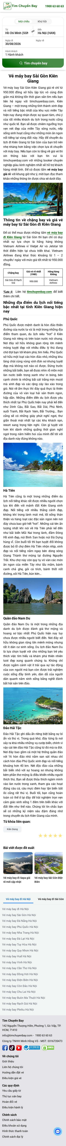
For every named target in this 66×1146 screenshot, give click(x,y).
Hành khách (11, 51)
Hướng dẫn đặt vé (13, 1072)
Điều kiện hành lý (12, 1107)
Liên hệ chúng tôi (12, 1067)
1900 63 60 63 (54, 6)
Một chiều (24, 21)
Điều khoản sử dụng (14, 1125)
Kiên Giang (12, 829)
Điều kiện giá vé (11, 1078)
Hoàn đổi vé (9, 1101)
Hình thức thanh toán (15, 1131)
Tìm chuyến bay (35, 63)
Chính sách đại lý (12, 1136)
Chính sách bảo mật (14, 1120)
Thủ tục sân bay (11, 1096)
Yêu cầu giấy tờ (11, 1090)
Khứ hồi (42, 21)
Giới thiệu (8, 1061)
